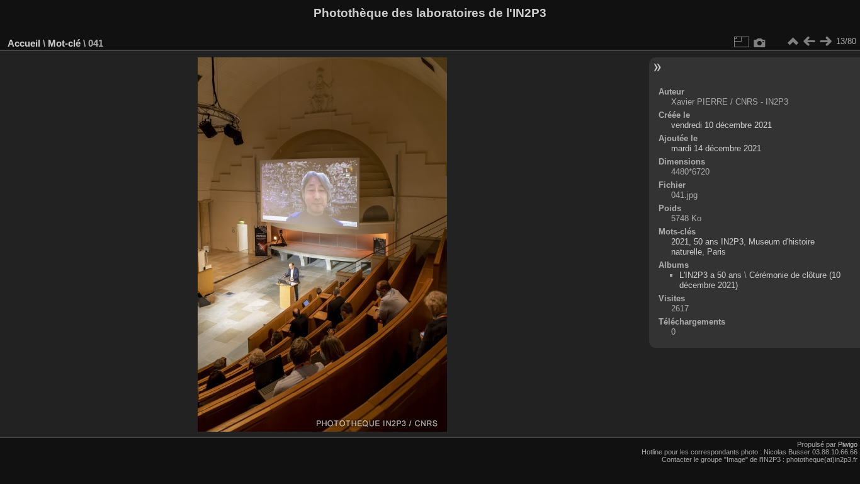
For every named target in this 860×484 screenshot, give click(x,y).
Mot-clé (64, 43)
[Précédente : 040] (809, 41)
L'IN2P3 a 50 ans (710, 275)
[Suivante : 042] (825, 41)
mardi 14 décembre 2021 (716, 148)
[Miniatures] (792, 41)
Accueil (24, 43)
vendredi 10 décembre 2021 (721, 125)
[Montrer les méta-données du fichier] (760, 41)
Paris (716, 251)
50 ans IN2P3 (719, 241)
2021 (680, 241)
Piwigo (847, 444)
